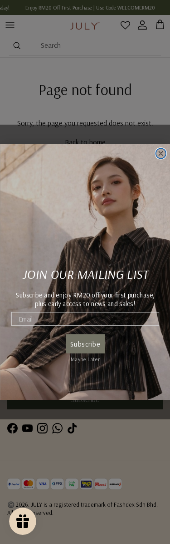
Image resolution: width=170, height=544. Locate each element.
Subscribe (85, 344)
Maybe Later (85, 358)
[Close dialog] (160, 153)
